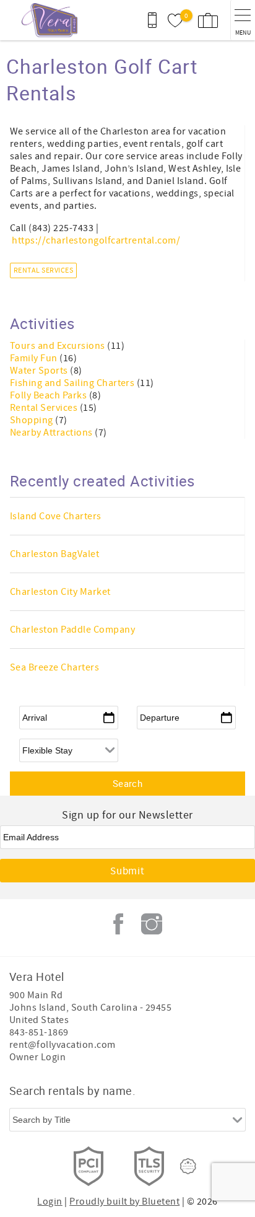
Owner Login (37, 1057)
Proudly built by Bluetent (124, 1201)
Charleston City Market (60, 592)
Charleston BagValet (54, 554)
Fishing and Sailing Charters (73, 383)
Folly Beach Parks (49, 395)
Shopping (32, 420)
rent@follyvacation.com (62, 1045)
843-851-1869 (39, 1032)
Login (49, 1201)
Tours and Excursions (58, 346)
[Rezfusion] (188, 1166)
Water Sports (40, 370)
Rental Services (43, 270)
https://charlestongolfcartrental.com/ (96, 240)
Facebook (118, 924)
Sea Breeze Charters (54, 667)
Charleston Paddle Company (72, 629)
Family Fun (34, 358)
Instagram (151, 924)
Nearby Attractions (52, 432)
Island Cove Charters (56, 516)
